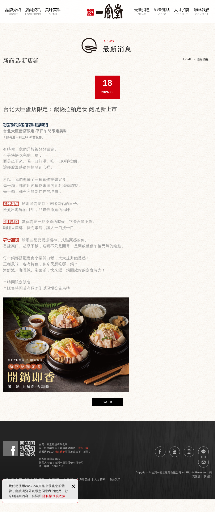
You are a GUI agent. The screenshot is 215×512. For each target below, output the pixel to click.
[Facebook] (160, 452)
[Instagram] (189, 452)
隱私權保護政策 (54, 496)
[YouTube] (174, 452)
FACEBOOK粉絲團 (10, 448)
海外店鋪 (84, 479)
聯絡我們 (115, 479)
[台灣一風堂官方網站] (105, 11)
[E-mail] (203, 462)
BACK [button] (107, 402)
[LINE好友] (203, 452)
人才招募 (99, 479)
